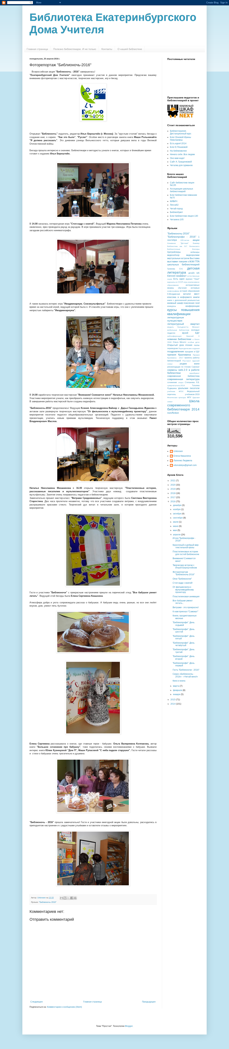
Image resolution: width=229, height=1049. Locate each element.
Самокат (195, 367)
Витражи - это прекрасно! (186, 607)
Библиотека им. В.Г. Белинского (183, 246)
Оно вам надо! (177, 158)
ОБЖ (169, 342)
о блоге (196, 339)
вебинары (195, 252)
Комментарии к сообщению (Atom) (64, 1007)
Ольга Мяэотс (179, 342)
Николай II (192, 336)
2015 (173, 699)
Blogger (129, 1026)
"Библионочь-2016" (47, 902)
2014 (173, 704)
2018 (173, 493)
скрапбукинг (194, 373)
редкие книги (190, 363)
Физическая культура (176, 397)
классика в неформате (179, 297)
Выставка (194, 258)
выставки (172, 261)
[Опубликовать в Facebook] (72, 898)
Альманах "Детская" (178, 243)
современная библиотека (183, 376)
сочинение (172, 382)
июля (176, 522)
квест (196, 294)
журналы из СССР (175, 282)
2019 (173, 489)
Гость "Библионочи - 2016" (186, 670)
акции (196, 239)
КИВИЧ (173, 201)
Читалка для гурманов (181, 165)
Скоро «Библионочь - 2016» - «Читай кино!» (185, 675)
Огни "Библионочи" (182, 579)
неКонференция (174, 336)
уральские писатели (188, 388)
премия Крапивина (179, 354)
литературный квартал (183, 323)
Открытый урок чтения (179, 345)
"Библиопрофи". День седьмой (183, 623)
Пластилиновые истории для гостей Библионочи (186, 552)
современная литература (183, 379)
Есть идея (178, 279)
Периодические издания (188, 348)
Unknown (178, 451)
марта (176, 686)
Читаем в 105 (177, 219)
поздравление (175, 351)
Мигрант (195, 327)
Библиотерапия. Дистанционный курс (180, 132)
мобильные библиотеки (178, 330)
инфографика (173, 291)
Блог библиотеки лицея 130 (184, 216)
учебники (171, 391)
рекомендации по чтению (179, 367)
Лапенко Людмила (183, 460)
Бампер (196, 243)
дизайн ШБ (194, 273)
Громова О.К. (175, 269)
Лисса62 (174, 205)
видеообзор (173, 255)
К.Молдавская (173, 294)
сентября (178, 518)
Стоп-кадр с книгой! (183, 583)
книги (196, 297)
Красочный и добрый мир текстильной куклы (186, 546)
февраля (178, 690)
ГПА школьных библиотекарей (183, 263)
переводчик (172, 348)
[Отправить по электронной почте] (61, 898)
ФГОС (181, 391)
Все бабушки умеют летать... (183, 601)
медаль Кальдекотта (177, 327)
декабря (177, 505)
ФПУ (189, 397)
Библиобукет (176, 212)
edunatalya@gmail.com (185, 465)
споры (180, 382)
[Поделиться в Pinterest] (75, 898)
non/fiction (173, 412)
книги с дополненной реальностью (183, 300)
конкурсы (171, 306)
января (177, 694)
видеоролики (192, 255)
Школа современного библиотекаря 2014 (183, 405)
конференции (192, 306)
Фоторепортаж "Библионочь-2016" (184, 573)
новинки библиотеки (179, 339)
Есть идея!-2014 (178, 143)
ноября (177, 509)
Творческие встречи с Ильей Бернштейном (185, 566)
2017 (173, 497)
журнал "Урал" (192, 279)
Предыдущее (149, 1002)
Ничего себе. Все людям (182, 154)
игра (185, 282)
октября (177, 513)
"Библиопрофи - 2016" (181, 236)
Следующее (36, 1002)
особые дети (193, 342)
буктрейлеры (174, 252)
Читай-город (176, 208)
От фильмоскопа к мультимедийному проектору (183, 589)
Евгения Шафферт (177, 276)
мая (175, 530)
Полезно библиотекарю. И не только (74, 49)
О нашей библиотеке (130, 49)
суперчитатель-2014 (176, 385)
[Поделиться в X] (68, 898)
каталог (187, 294)
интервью (195, 288)
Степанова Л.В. (192, 382)
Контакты (106, 49)
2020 (173, 485)
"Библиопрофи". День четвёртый (183, 644)
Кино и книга (179, 681)
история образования (189, 291)
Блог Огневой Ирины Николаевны (180, 138)
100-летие (184, 240)
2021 (173, 480)
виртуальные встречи (178, 258)
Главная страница (37, 49)
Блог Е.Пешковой (178, 147)
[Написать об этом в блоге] (65, 898)
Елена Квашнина (182, 456)
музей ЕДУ (190, 333)
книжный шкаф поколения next (183, 303)
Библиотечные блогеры (183, 249)
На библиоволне (178, 151)
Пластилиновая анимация (186, 596)
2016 (173, 501)
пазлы (196, 345)
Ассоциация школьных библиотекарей (181, 190)
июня (176, 526)
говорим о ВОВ (186, 261)
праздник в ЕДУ (192, 352)
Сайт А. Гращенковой (181, 161)
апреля (177, 534)
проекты (188, 358)
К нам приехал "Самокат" (185, 611)
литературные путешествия (175, 319)
